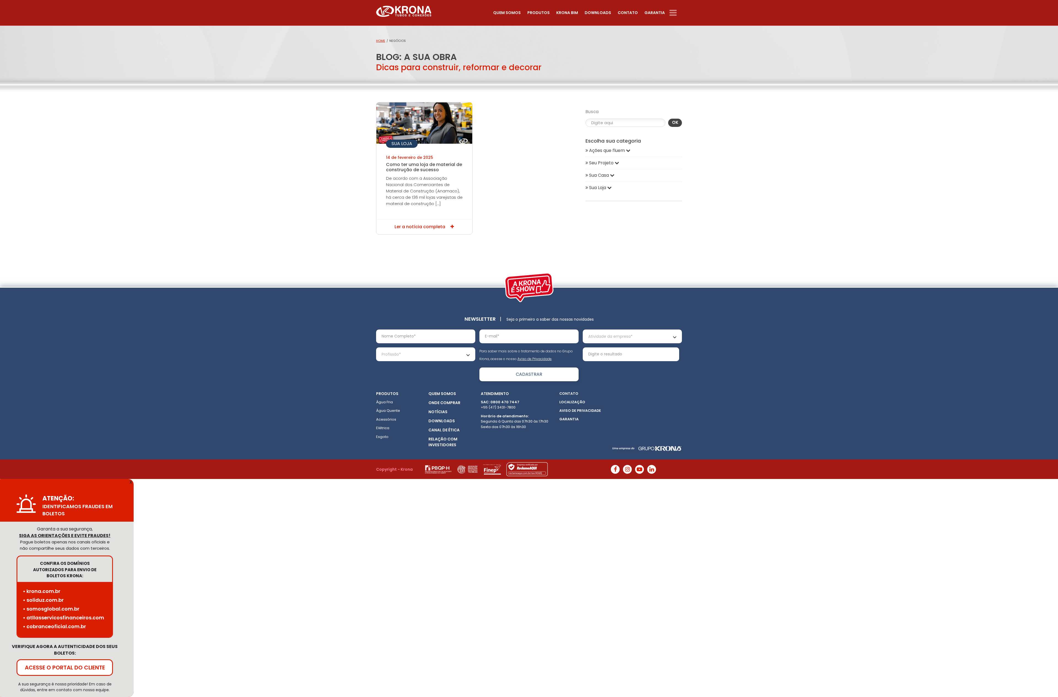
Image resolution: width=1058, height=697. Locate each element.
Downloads (598, 12)
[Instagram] (627, 469)
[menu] (676, 13)
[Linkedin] (651, 469)
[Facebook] (615, 469)
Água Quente (388, 410)
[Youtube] (639, 469)
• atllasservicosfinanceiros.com (63, 617)
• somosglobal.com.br (51, 608)
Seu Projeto (601, 163)
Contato (628, 12)
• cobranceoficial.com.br (54, 626)
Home (380, 41)
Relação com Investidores (442, 442)
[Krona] (403, 10)
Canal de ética (444, 430)
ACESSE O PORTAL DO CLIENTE (65, 667)
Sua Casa (599, 175)
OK (675, 122)
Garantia (654, 12)
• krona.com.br (41, 591)
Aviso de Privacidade (534, 358)
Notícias (437, 412)
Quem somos (507, 12)
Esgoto (382, 436)
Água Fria (384, 402)
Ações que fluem (607, 150)
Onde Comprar (444, 402)
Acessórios (386, 419)
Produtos (538, 12)
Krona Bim (567, 12)
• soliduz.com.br (43, 600)
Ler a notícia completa (420, 227)
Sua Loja (402, 143)
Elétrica (382, 428)
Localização (572, 402)
